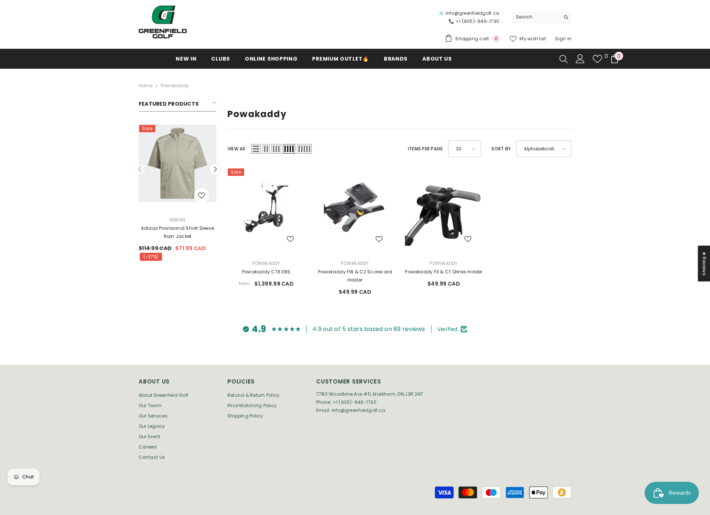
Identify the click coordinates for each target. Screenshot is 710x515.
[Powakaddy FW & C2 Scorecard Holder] (355, 207)
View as (236, 149)
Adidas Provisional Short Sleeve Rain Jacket (177, 232)
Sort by (501, 149)
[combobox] (536, 17)
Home (145, 85)
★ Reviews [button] (704, 264)
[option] (177, 195)
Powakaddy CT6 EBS (266, 272)
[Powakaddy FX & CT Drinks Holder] (444, 207)
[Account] (580, 58)
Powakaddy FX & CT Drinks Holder (443, 272)
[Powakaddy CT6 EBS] (266, 207)
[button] (215, 169)
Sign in (563, 38)
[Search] (541, 17)
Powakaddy (175, 85)
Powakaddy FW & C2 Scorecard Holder (355, 276)
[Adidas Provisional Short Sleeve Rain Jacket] (177, 163)
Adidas (177, 219)
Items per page (425, 149)
